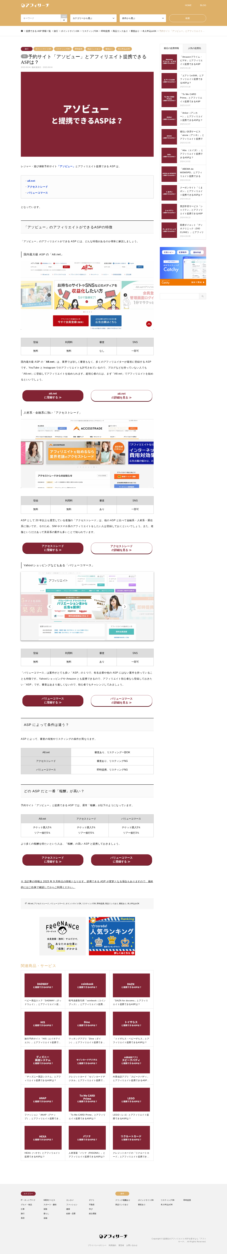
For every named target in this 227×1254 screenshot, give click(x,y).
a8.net (31, 181)
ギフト (92, 1200)
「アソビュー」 (66, 166)
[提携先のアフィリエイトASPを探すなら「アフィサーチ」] (35, 5)
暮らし (46, 1213)
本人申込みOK (124, 49)
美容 (23, 1218)
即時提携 (78, 49)
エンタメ (70, 1200)
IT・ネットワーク (28, 1200)
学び (91, 1209)
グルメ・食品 (26, 1205)
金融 (45, 1218)
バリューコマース (37, 192)
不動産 (92, 1205)
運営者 (121, 1245)
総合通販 (92, 1213)
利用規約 (112, 1245)
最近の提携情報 (171, 48)
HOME (188, 5)
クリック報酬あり (122, 1200)
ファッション (71, 1205)
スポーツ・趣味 (50, 1205)
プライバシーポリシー (97, 1245)
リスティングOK (63, 49)
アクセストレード (37, 186)
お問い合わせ (131, 1245)
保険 (45, 1209)
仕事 (23, 1209)
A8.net (30, 903)
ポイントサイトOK (43, 49)
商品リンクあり (93, 49)
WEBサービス (49, 1200)
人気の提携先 (194, 48)
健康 (68, 1209)
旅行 (27, 49)
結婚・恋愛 (71, 1213)
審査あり (109, 49)
